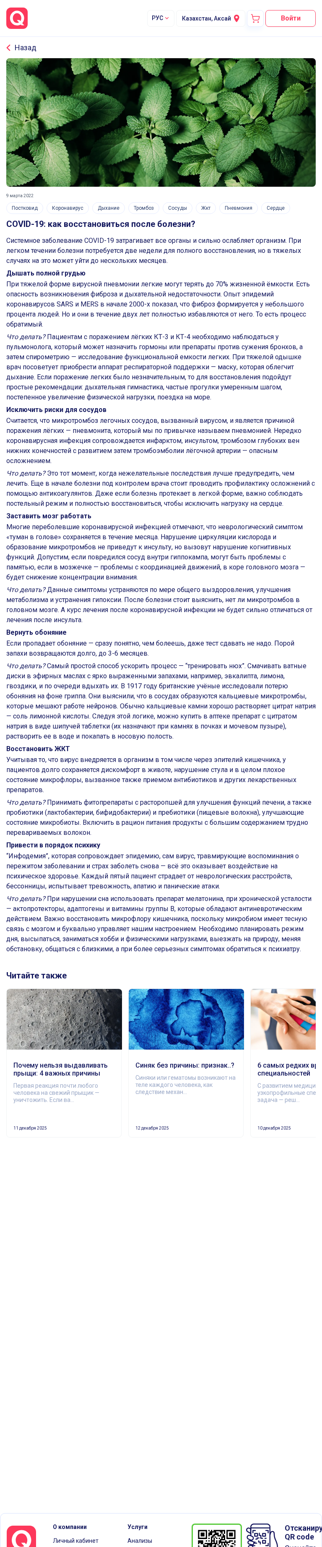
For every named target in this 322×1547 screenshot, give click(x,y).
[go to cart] (255, 18)
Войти (291, 18)
